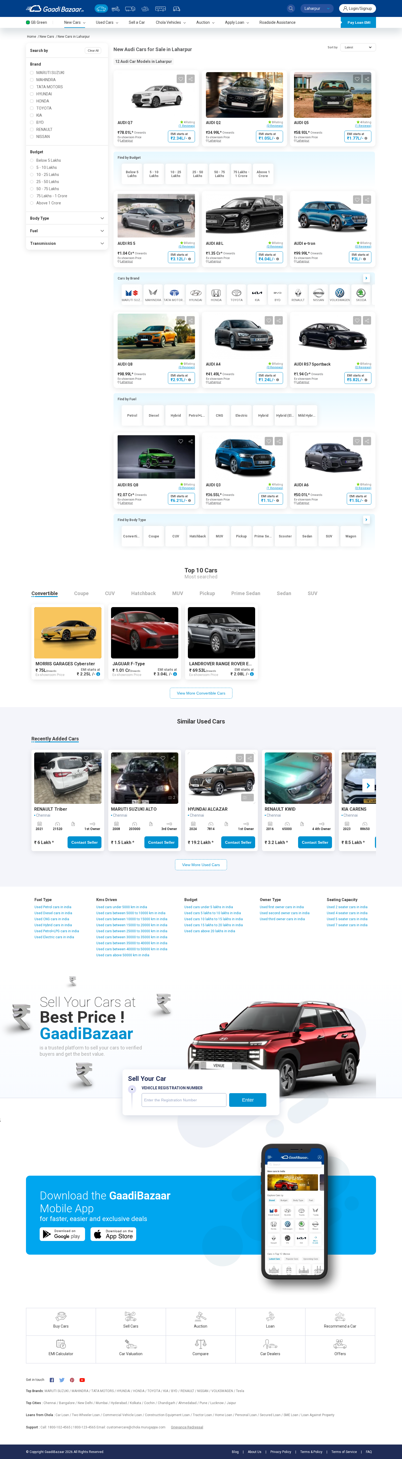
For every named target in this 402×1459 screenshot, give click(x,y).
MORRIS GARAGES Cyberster (65, 663)
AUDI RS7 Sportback (312, 364)
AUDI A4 (213, 364)
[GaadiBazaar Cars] (101, 8)
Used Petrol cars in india (52, 907)
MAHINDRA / (81, 1391)
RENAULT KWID (280, 809)
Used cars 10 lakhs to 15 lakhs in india (213, 919)
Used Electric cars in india (54, 937)
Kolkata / (137, 1403)
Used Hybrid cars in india (53, 925)
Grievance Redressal (187, 1427)
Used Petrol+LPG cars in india (56, 931)
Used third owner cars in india (282, 919)
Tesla (240, 1391)
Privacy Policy (280, 1452)
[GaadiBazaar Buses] (160, 8)
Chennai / (51, 1403)
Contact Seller (84, 842)
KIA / (167, 1391)
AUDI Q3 (213, 485)
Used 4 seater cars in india (347, 913)
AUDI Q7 (125, 122)
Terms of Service (344, 1452)
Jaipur (231, 1403)
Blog (235, 1452)
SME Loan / (292, 1415)
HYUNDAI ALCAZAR (208, 809)
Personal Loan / (247, 1415)
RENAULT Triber (50, 809)
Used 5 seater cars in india (347, 919)
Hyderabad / (120, 1403)
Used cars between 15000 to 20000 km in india (131, 925)
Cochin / (151, 1403)
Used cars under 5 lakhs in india (208, 907)
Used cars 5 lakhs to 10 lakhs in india (212, 913)
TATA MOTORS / (104, 1391)
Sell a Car (137, 22)
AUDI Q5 (301, 122)
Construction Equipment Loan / (169, 1415)
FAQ (369, 1452)
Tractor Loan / (204, 1415)
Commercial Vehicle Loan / (124, 1415)
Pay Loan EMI (359, 22)
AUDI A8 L (214, 243)
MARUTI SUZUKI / (58, 1391)
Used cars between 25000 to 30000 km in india (131, 931)
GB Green (39, 22)
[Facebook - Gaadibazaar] (54, 1379)
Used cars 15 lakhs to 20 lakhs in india (213, 925)
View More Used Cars (201, 865)
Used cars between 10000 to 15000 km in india (131, 919)
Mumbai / (103, 1403)
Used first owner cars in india (282, 907)
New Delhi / (87, 1403)
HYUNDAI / (125, 1391)
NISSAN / (204, 1391)
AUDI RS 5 (126, 243)
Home (31, 37)
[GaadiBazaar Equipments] (145, 8)
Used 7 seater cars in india (347, 925)
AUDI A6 (301, 485)
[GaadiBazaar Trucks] (130, 8)
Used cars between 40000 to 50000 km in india (131, 949)
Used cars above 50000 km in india (122, 955)
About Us (254, 1452)
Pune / (205, 1403)
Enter (248, 1100)
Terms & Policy (311, 1452)
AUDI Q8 (125, 364)
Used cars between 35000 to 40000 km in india (131, 943)
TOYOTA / (155, 1391)
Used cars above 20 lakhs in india (209, 931)
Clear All (93, 50)
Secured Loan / (272, 1415)
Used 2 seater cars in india (347, 907)
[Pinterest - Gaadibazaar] (75, 1379)
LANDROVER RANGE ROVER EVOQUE (226, 663)
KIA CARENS (354, 809)
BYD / (175, 1391)
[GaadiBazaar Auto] (176, 8)
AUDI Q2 (213, 122)
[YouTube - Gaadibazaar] (85, 1379)
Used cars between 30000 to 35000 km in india (131, 937)
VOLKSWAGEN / (223, 1391)
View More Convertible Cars (201, 693)
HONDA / (140, 1391)
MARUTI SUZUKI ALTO (134, 809)
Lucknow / (218, 1403)
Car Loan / (64, 1415)
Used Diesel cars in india (53, 913)
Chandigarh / (168, 1403)
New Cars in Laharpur (74, 37)
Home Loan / (225, 1415)
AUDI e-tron (304, 243)
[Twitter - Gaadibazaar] (64, 1379)
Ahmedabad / (189, 1403)
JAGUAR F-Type (128, 663)
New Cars (47, 37)
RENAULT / (188, 1391)
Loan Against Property (317, 1415)
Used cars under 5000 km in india (121, 907)
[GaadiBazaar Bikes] (115, 8)
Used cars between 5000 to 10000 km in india (130, 913)
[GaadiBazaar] (55, 8)
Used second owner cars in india (285, 913)
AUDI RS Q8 (128, 485)
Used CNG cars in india (51, 919)
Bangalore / (68, 1403)
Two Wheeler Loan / (87, 1415)
